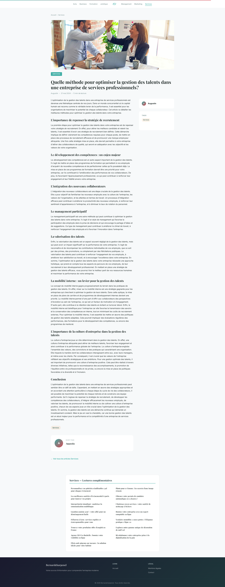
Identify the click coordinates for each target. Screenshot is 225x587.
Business (83, 4)
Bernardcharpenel (56, 565)
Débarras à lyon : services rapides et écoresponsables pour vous (86, 520)
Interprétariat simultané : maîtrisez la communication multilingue (86, 505)
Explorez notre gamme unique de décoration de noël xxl (134, 528)
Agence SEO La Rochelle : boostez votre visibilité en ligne (87, 536)
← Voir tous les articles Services (64, 459)
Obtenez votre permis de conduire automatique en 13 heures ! (130, 497)
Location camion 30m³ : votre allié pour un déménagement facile (88, 513)
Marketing (138, 4)
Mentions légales (154, 568)
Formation (94, 4)
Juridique (104, 4)
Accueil (53, 15)
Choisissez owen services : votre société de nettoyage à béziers (133, 505)
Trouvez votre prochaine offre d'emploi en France (88, 528)
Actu (75, 4)
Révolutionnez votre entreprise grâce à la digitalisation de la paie (132, 536)
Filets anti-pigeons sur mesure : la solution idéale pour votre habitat (88, 544)
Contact (151, 572)
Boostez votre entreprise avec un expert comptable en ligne (132, 513)
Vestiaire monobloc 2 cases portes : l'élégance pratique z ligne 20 (134, 520)
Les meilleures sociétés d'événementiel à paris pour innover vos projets (90, 497)
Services (148, 4)
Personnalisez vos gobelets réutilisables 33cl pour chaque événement (89, 489)
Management (126, 4)
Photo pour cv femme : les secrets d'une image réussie (135, 489)
